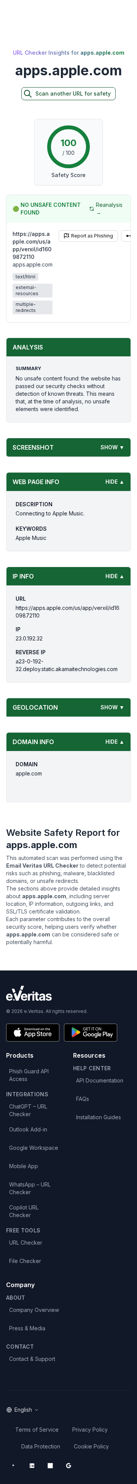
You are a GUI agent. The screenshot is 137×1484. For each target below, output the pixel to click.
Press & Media (27, 1328)
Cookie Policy (91, 1446)
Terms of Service (37, 1429)
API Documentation (99, 1080)
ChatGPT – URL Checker (28, 1110)
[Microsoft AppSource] (50, 1465)
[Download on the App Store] (32, 1033)
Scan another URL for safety (73, 93)
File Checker (25, 1261)
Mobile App (23, 1166)
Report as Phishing (92, 236)
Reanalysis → (109, 209)
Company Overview (34, 1310)
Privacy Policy (90, 1429)
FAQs (82, 1099)
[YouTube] (13, 1465)
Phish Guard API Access (29, 1075)
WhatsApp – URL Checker (30, 1188)
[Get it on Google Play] (90, 1033)
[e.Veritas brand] (68, 993)
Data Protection (40, 1446)
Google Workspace (33, 1147)
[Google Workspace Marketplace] (68, 1465)
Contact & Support (32, 1359)
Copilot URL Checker (23, 1211)
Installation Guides (98, 1117)
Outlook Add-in (28, 1129)
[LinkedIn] (32, 1465)
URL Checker (25, 1242)
